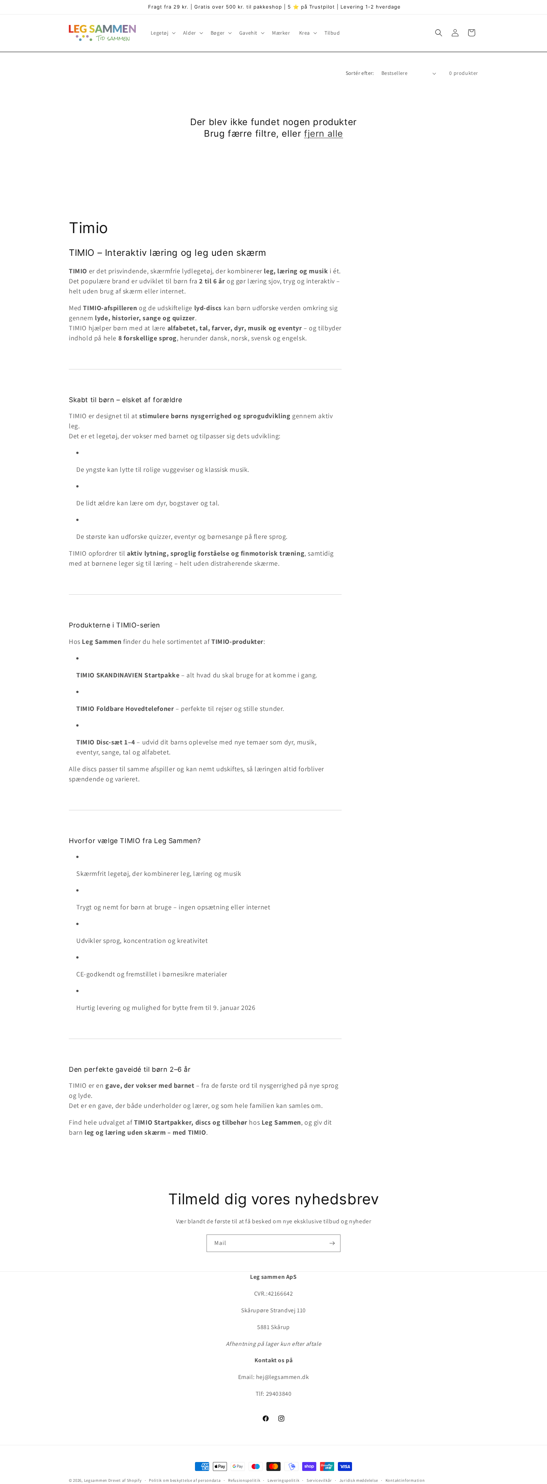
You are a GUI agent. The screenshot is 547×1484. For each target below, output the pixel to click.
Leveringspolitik (283, 1480)
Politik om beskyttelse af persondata (185, 1480)
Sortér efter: (360, 73)
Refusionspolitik (244, 1480)
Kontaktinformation (405, 1480)
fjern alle (323, 133)
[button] (162, 33)
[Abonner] (332, 1243)
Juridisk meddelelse (358, 1480)
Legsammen (95, 1480)
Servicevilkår (319, 1480)
